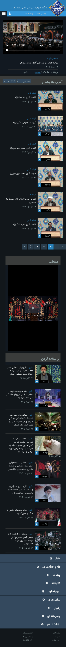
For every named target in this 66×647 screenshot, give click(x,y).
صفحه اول (56, 632)
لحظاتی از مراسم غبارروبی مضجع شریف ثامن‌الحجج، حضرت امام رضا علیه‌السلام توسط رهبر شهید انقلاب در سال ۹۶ (20, 445)
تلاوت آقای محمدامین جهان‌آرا (23, 173)
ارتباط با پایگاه (28, 636)
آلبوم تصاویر (53, 592)
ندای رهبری (54, 600)
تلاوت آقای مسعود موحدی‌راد (23, 148)
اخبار (31, 367)
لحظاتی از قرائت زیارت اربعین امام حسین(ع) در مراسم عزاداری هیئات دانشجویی (20, 538)
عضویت (57, 636)
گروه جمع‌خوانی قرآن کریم (24, 122)
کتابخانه (56, 583)
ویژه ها (56, 575)
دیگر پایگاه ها (28, 640)
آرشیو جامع (56, 640)
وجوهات (29, 13)
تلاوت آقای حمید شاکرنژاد (24, 224)
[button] (3, 13)
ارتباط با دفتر (53, 624)
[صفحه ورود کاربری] (9, 13)
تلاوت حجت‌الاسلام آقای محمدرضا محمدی (21, 200)
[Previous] (63, 247)
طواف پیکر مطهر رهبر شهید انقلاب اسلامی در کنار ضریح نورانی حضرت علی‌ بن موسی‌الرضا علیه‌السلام (21, 420)
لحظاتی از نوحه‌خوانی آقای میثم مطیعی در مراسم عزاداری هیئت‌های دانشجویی (20, 466)
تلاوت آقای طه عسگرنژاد (25, 97)
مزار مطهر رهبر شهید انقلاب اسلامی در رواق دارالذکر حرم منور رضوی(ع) (20, 394)
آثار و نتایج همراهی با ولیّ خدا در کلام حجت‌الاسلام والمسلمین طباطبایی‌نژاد (20, 490)
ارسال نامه (41, 13)
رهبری (57, 608)
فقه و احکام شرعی (51, 567)
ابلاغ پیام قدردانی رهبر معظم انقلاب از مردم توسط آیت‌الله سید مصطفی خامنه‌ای (20, 371)
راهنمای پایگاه (28, 632)
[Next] (24, 247)
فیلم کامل (31, 93)
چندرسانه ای (53, 616)
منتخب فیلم (52, 58)
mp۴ (38, 72)
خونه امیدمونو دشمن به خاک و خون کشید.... (20, 511)
